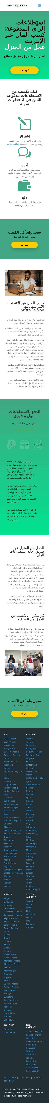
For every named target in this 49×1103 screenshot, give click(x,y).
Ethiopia (8, 931)
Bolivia (29, 904)
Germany (30, 787)
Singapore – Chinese (13, 873)
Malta (28, 850)
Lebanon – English (12, 820)
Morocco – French (12, 964)
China (6, 758)
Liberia (7, 947)
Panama (29, 1057)
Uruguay (30, 927)
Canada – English (34, 1031)
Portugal (30, 863)
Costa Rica (31, 1038)
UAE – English (10, 738)
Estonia (29, 794)
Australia (8, 1029)
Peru (28, 920)
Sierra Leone (10, 990)
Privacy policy (10, 1077)
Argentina (30, 901)
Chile (28, 911)
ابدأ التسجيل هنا (13, 144)
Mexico (29, 1051)
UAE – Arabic (10, 742)
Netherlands (32, 853)
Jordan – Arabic (11, 787)
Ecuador (30, 917)
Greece (29, 807)
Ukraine (29, 886)
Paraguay (30, 924)
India (6, 778)
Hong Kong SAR (11, 761)
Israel (6, 774)
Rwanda (7, 980)
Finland (29, 801)
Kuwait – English (11, 807)
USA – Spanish (32, 1071)
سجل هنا (24, 244)
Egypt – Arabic (10, 925)
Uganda (7, 1010)
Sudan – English (11, 987)
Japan (6, 794)
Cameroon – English (13, 911)
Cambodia (8, 797)
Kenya (7, 944)
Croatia (29, 810)
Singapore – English (13, 869)
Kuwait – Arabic (11, 804)
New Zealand (10, 1032)
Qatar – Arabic (10, 850)
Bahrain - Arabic (11, 751)
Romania (30, 866)
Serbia (29, 869)
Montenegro (31, 843)
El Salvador (31, 1064)
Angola (7, 898)
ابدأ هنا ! (24, 70)
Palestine (8, 846)
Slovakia (29, 879)
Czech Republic (33, 784)
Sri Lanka (8, 823)
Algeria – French (11, 921)
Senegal (7, 993)
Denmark (30, 791)
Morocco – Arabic (12, 960)
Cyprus (29, 781)
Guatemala (31, 1044)
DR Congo (8, 905)
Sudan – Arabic (11, 983)
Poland (29, 859)
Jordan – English (11, 791)
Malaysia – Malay (12, 833)
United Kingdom (33, 889)
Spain (28, 797)
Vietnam (8, 882)
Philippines (9, 840)
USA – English (32, 1067)
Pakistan (8, 843)
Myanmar (8, 827)
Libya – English (11, 957)
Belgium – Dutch (33, 755)
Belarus (29, 761)
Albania (29, 738)
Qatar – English (11, 853)
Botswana (8, 902)
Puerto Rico (31, 1061)
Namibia (8, 974)
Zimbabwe (9, 1020)
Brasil (28, 907)
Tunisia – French (11, 1003)
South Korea (9, 801)
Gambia (7, 941)
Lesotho (7, 951)
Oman (7, 837)
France (29, 804)
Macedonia (31, 846)
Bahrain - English (12, 755)
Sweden (29, 873)
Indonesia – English (13, 771)
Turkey (29, 882)
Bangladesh (9, 748)
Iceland (29, 820)
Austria (29, 742)
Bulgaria (30, 758)
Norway (29, 856)
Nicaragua (31, 1054)
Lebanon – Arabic (12, 817)
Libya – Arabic (10, 954)
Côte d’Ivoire (9, 908)
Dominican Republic (35, 1041)
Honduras (30, 1048)
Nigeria (7, 977)
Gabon (7, 934)
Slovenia (30, 876)
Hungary (30, 814)
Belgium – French (34, 751)
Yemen (7, 886)
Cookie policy (24, 1077)
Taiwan (7, 879)
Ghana (7, 938)
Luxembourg (32, 830)
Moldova (30, 840)
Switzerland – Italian (35, 778)
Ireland (29, 817)
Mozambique (10, 970)
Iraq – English (10, 784)
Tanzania (8, 1006)
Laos (6, 814)
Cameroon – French (13, 915)
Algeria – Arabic (11, 918)
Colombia (30, 914)
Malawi (7, 967)
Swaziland (8, 997)
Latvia (28, 837)
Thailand (8, 876)
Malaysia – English (12, 830)
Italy (28, 823)
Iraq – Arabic (10, 781)
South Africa (9, 1013)
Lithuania (30, 827)
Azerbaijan (9, 745)
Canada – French (33, 1035)
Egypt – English (11, 928)
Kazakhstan (9, 810)
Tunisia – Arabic (11, 1000)
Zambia (7, 1016)
